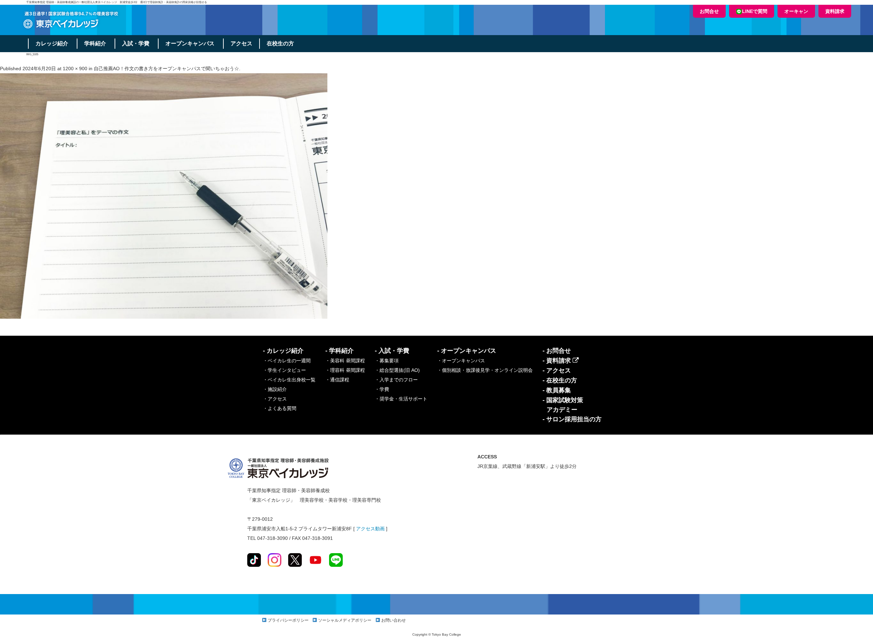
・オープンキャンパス (461, 360)
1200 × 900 (75, 68)
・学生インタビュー (284, 370)
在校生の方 (280, 43)
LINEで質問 (754, 11)
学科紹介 (95, 43)
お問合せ (709, 11)
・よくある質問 (279, 408)
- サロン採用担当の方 (572, 419)
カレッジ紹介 (51, 43)
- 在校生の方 (560, 380)
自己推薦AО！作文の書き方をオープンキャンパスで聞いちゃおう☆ (166, 68)
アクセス (241, 43)
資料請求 (834, 11)
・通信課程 (337, 379)
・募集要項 (387, 360)
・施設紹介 (275, 389)
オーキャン (796, 11)
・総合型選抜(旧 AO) (397, 370)
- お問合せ (557, 350)
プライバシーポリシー (288, 620)
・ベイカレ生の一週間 (287, 360)
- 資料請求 (558, 360)
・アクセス (275, 398)
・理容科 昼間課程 (345, 370)
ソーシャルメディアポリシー (344, 620)
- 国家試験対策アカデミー (563, 405)
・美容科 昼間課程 (345, 360)
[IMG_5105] (163, 195)
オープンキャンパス (189, 43)
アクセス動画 (370, 528)
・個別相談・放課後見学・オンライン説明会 (485, 370)
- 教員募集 (557, 390)
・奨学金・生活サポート (401, 398)
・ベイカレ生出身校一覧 (289, 379)
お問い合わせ (393, 620)
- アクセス (557, 370)
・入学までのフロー (396, 379)
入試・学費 (135, 43)
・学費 (382, 389)
